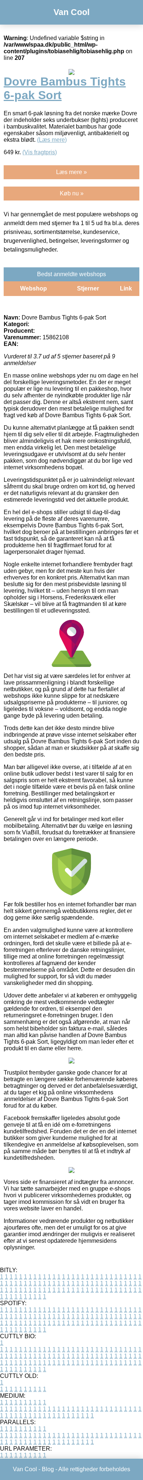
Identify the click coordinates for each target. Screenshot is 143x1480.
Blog (48, 1469)
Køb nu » (72, 193)
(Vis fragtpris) (39, 152)
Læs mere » (71, 172)
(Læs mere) (52, 140)
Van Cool (71, 12)
